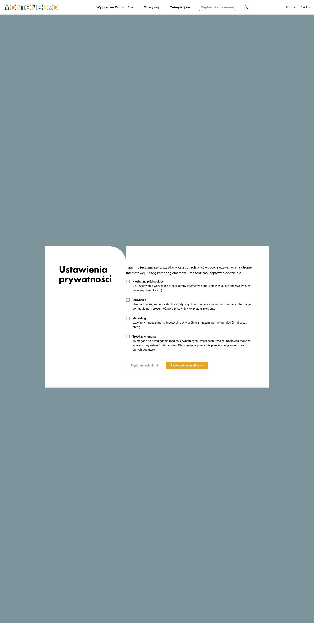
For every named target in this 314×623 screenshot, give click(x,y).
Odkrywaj (151, 7)
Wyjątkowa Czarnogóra (114, 7)
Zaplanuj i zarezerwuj (217, 7)
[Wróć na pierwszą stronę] (31, 7)
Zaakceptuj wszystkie (185, 365)
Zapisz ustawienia (142, 365)
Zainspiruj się (180, 7)
